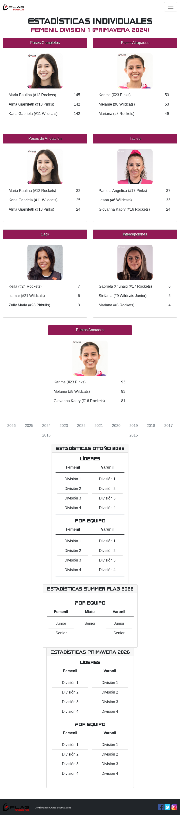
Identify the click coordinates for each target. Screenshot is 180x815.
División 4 (72, 508)
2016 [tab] (46, 435)
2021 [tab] (98, 426)
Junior (61, 623)
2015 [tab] (133, 435)
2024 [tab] (46, 426)
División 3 (72, 498)
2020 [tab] (116, 426)
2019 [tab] (133, 426)
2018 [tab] (151, 426)
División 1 (72, 479)
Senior (61, 633)
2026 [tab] (11, 426)
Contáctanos (42, 807)
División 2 (72, 489)
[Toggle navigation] (170, 6)
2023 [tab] (64, 426)
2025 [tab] (29, 426)
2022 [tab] (81, 426)
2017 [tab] (168, 426)
